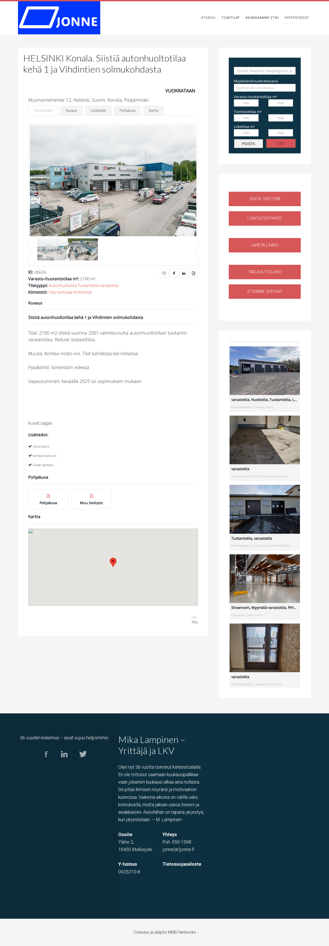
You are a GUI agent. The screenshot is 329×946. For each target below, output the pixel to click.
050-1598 (181, 842)
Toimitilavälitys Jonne (59, 17)
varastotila (109, 285)
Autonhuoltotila (63, 285)
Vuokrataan (180, 90)
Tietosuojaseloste (181, 864)
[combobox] (265, 88)
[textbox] (258, 87)
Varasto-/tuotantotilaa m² (255, 96)
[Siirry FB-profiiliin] (46, 762)
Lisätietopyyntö (265, 218)
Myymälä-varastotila (268, 607)
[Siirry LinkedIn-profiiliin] (64, 762)
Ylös (194, 621)
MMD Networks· (182, 932)
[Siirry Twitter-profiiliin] (82, 762)
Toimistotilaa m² (248, 111)
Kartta (153, 110)
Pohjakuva (127, 110)
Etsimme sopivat (265, 291)
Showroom (240, 607)
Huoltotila (259, 399)
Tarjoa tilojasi (264, 271)
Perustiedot (43, 110)
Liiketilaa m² (244, 126)
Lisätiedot (98, 110)
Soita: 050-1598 (265, 198)
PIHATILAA (296, 607)
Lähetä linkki (265, 245)
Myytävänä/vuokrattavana (256, 80)
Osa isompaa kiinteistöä (70, 292)
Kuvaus (71, 110)
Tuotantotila (88, 285)
